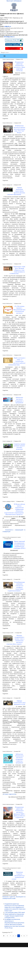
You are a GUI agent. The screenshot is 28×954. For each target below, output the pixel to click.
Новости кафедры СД (7, 698)
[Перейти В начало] (3, 935)
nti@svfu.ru (7, 26)
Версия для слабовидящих (14, 1)
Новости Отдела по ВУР (8, 632)
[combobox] (9, 52)
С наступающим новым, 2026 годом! (14, 912)
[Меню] (4, 56)
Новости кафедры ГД (7, 184)
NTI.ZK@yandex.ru (9, 37)
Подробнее (5, 118)
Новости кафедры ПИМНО (9, 501)
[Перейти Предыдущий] (7, 935)
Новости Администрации (8, 59)
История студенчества (9, 794)
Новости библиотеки (7, 123)
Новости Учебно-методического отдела (12, 537)
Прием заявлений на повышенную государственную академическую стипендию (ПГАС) (14, 915)
